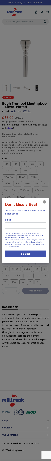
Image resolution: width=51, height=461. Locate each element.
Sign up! (25, 254)
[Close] (44, 203)
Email (8, 220)
